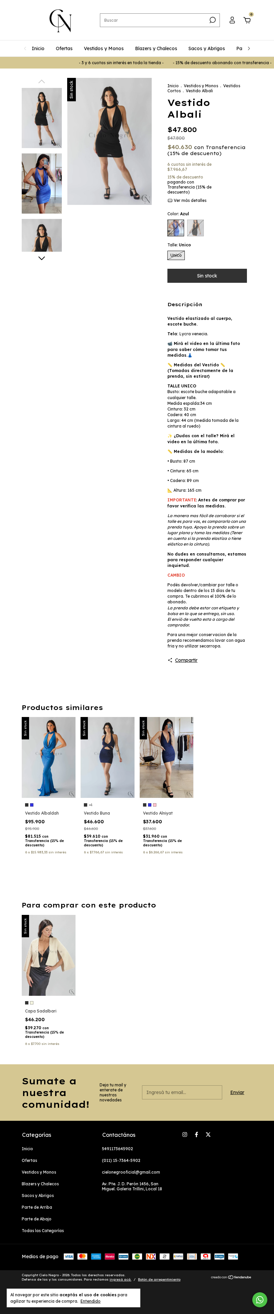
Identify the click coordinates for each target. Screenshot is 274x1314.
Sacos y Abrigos (206, 48)
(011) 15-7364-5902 (121, 1160)
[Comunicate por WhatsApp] (259, 1299)
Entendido (91, 1301)
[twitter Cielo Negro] (208, 1134)
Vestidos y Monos (104, 48)
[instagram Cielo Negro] (184, 1134)
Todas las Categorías (43, 1230)
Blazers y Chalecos (156, 48)
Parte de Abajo (36, 1218)
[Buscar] (212, 20)
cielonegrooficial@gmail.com (131, 1172)
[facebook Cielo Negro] (196, 1134)
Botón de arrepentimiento (159, 1279)
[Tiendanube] (231, 1278)
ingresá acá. (120, 1279)
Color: (178, 213)
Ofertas (64, 48)
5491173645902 (117, 1148)
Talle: (179, 244)
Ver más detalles (190, 200)
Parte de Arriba (37, 1207)
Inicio (38, 48)
